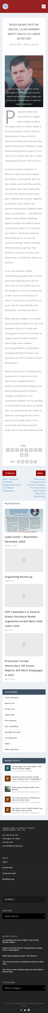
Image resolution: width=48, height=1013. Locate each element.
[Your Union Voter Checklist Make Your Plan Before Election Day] (8, 810)
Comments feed (9, 873)
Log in (4, 862)
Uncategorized (11, 738)
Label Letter (10, 715)
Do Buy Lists (10, 709)
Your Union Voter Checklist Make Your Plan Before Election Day (27, 809)
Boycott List (10, 703)
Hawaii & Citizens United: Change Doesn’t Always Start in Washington (26, 778)
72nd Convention (12, 697)
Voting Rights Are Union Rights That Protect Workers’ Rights (27, 767)
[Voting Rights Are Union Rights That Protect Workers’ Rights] (8, 768)
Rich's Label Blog (11, 726)
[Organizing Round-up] (24, 560)
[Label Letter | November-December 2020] (24, 520)
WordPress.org (8, 879)
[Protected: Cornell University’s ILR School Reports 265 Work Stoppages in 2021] (24, 644)
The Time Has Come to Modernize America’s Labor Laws (26, 799)
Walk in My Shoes (12, 749)
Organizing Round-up (19, 576)
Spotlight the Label (13, 732)
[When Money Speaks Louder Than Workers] (8, 789)
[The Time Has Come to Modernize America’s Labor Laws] (8, 799)
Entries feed (7, 867)
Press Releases (10, 720)
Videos (7, 743)
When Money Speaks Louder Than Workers (25, 788)
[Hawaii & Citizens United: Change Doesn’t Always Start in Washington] (8, 778)
